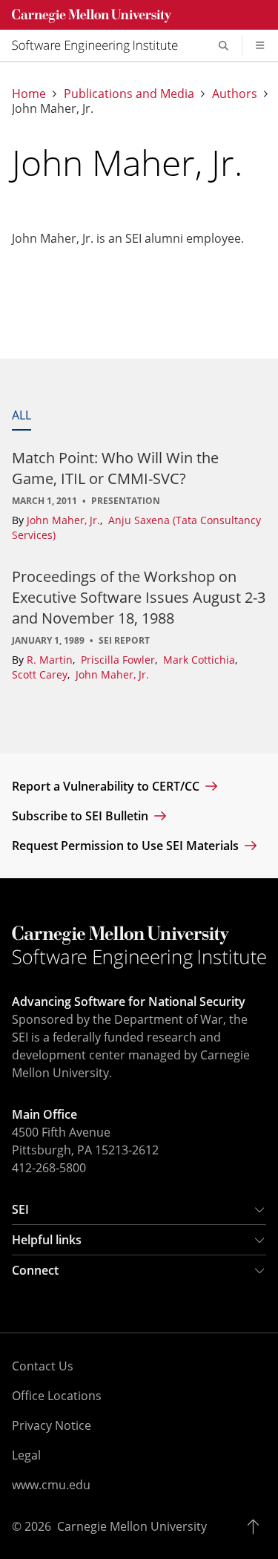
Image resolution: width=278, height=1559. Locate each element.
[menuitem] (101, 45)
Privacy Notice (51, 1425)
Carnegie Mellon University (132, 1526)
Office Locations (57, 1396)
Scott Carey (41, 674)
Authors (234, 93)
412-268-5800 (49, 1168)
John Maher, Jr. (65, 520)
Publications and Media (129, 93)
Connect (35, 1270)
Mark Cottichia (200, 660)
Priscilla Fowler (119, 660)
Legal (26, 1455)
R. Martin (51, 660)
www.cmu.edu (51, 1485)
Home (29, 93)
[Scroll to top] (257, 1526)
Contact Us (42, 1366)
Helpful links (47, 1240)
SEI (20, 1209)
